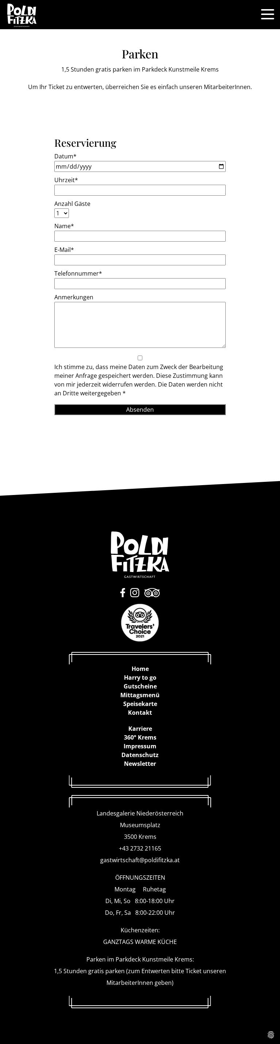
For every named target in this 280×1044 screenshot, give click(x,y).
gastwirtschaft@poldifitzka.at (140, 860)
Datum (65, 156)
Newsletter (140, 764)
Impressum (140, 746)
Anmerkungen (73, 297)
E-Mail (64, 250)
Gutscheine (140, 686)
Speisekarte (140, 704)
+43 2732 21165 (140, 848)
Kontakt (140, 713)
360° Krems (140, 737)
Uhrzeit (66, 180)
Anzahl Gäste (72, 204)
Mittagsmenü (140, 695)
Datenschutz (140, 755)
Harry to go (140, 677)
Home (140, 669)
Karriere (140, 729)
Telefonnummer (78, 273)
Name (64, 226)
